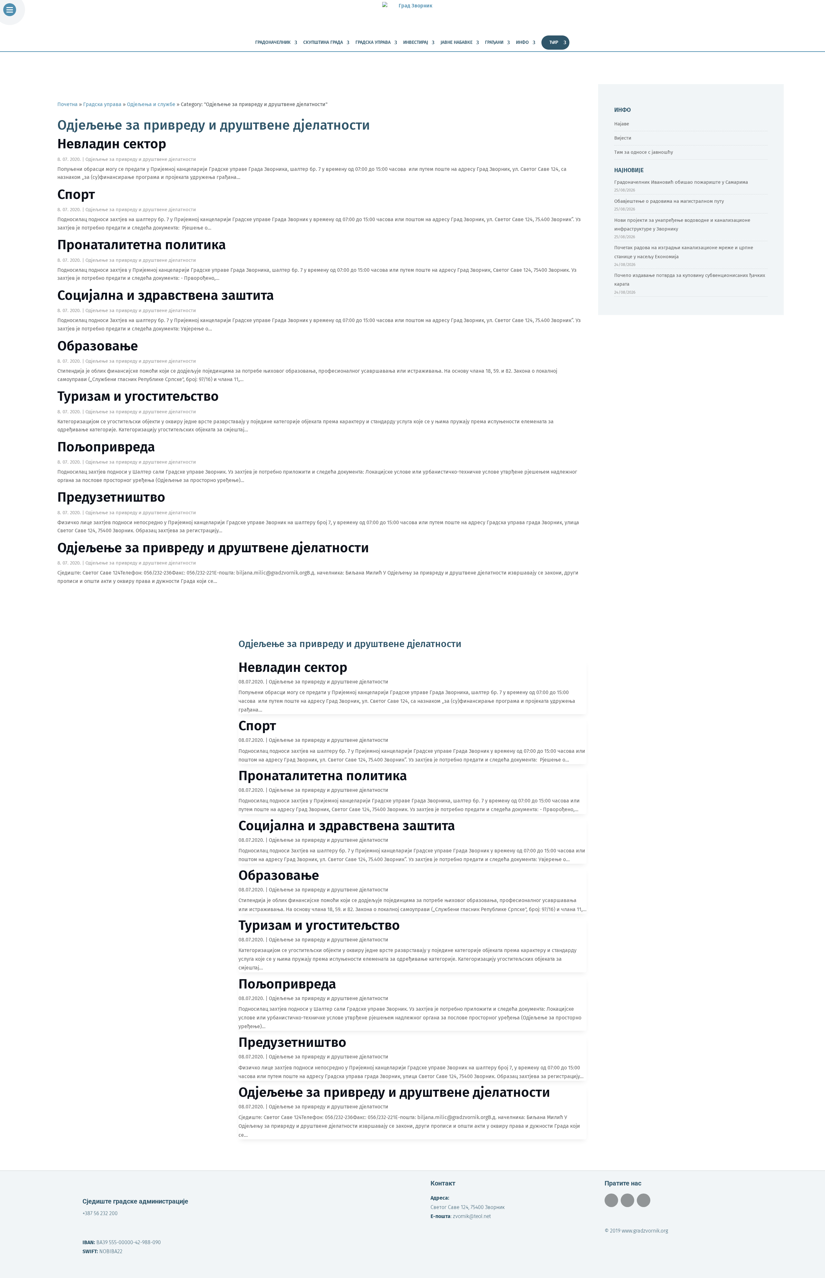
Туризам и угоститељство (138, 396)
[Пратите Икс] (627, 1200)
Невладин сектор (111, 144)
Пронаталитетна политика (141, 245)
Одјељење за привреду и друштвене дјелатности (140, 159)
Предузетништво (111, 497)
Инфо (522, 42)
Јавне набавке (456, 42)
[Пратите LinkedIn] (643, 1200)
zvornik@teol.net (472, 1216)
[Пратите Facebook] (611, 1200)
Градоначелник (273, 42)
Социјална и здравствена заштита (165, 295)
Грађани (494, 42)
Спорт (76, 194)
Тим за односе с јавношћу (643, 152)
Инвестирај (415, 42)
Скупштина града (323, 42)
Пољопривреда (106, 447)
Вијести (622, 138)
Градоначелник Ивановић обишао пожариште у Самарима (681, 182)
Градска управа (373, 42)
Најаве (621, 124)
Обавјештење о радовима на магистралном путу (669, 201)
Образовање (97, 346)
